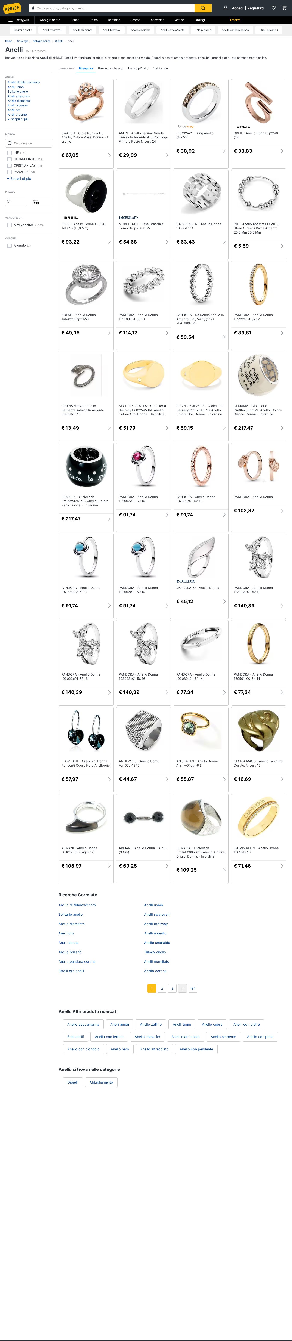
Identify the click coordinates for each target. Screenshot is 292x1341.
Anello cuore (212, 1024)
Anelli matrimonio (185, 1037)
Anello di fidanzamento (24, 82)
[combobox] (112, 8)
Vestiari (179, 20)
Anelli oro (14, 110)
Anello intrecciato (154, 1049)
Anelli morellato (156, 961)
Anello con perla (260, 1037)
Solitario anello (23, 29)
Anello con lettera (109, 1037)
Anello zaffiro (151, 1024)
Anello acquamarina (83, 1024)
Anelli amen (119, 1024)
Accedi (237, 8)
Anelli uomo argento (172, 29)
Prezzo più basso (110, 68)
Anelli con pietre (246, 1024)
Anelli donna (68, 942)
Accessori (157, 20)
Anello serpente (223, 1037)
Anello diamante (82, 29)
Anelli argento (17, 114)
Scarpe (135, 20)
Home (8, 41)
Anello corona (155, 971)
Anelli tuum (182, 1024)
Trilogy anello (203, 29)
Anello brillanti (70, 952)
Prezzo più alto (137, 68)
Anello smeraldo (140, 29)
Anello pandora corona (235, 29)
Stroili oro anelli (269, 29)
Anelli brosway (111, 29)
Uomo (94, 20)
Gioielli (59, 41)
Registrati (255, 8)
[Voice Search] (33, 8)
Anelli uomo (16, 87)
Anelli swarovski (52, 29)
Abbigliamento (50, 20)
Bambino (114, 20)
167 (192, 988)
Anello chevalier (147, 1037)
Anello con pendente (196, 1049)
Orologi (200, 20)
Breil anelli (75, 1037)
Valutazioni (160, 68)
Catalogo (22, 41)
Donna (74, 20)
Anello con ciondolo (83, 1049)
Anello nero (120, 1049)
